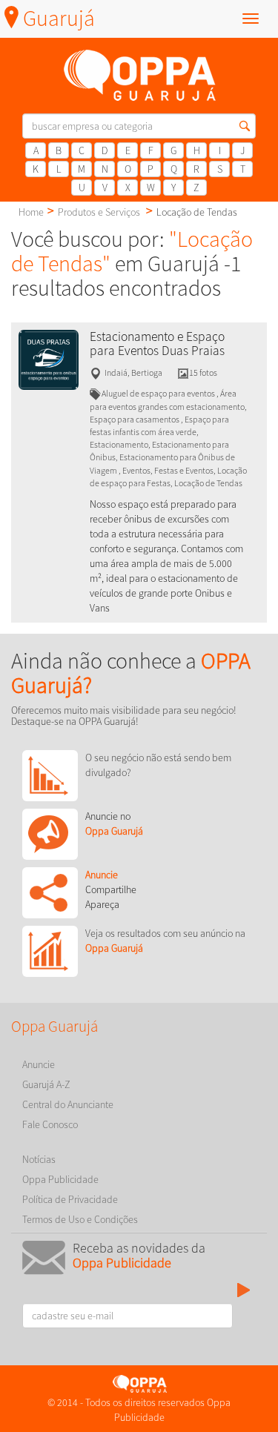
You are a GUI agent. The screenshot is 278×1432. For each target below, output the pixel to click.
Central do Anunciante (67, 1104)
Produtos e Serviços (99, 212)
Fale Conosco (50, 1124)
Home (31, 212)
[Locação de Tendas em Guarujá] (49, 358)
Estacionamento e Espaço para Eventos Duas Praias (157, 343)
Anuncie (38, 1064)
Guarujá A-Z (46, 1084)
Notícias (39, 1159)
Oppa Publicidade (60, 1179)
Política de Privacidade (70, 1199)
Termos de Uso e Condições (80, 1219)
